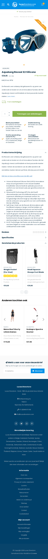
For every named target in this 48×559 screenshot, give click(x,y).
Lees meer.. (11, 96)
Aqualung (6, 68)
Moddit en (27, 553)
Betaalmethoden (24, 489)
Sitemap (24, 503)
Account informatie (24, 524)
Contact (24, 510)
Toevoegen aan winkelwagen (29, 114)
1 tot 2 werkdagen (14, 102)
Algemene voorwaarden (24, 478)
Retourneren (24, 492)
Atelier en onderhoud (24, 500)
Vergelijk (24, 535)
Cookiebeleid (24, 514)
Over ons (24, 475)
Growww (34, 553)
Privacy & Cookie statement (24, 482)
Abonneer (39, 371)
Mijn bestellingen (24, 528)
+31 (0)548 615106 (25, 409)
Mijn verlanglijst (24, 531)
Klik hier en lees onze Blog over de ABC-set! (17, 176)
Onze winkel (24, 507)
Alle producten (24, 538)
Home (16, 16)
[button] (22, 292)
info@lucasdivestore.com (25, 414)
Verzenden (24, 496)
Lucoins (24, 485)
